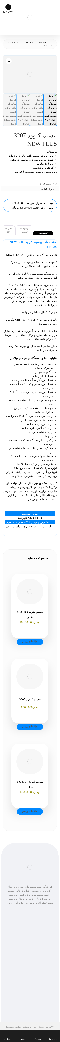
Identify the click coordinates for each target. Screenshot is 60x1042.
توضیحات (43, 233)
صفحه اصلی (30, 938)
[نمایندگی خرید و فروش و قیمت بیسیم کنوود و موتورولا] (30, 17)
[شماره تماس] (26, 909)
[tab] (43, 233)
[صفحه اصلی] (52, 42)
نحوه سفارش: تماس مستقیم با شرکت (36, 171)
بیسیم (25, 346)
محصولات (30, 942)
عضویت (30, 1010)
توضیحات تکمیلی (24, 230)
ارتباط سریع (30, 973)
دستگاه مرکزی (32, 408)
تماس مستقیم (30, 969)
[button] (9, 61)
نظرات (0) (8, 230)
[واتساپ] (33, 909)
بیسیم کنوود (45, 183)
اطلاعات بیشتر (30, 641)
